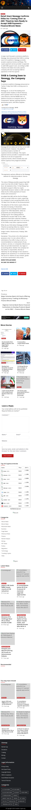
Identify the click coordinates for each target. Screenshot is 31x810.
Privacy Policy (5, 766)
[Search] (29, 8)
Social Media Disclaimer (7, 778)
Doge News (4, 531)
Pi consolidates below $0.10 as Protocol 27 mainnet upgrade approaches (22, 590)
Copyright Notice (6, 772)
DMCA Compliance (6, 775)
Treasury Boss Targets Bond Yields (23, 342)
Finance (3, 14)
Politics (3, 546)
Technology (4, 551)
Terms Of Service (6, 780)
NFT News (4, 543)
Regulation (4, 548)
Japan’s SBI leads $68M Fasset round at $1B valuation (7, 588)
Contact (3, 758)
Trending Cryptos (6, 553)
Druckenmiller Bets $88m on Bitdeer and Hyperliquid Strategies (8, 344)
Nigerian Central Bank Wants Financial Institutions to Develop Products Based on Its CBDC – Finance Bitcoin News (16, 306)
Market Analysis (5, 538)
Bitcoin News (5, 524)
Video (2, 556)
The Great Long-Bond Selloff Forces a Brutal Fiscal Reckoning (23, 393)
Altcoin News (4, 521)
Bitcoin (5, 290)
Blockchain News (6, 526)
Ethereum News (5, 534)
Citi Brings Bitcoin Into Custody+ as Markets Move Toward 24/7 (22, 369)
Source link (4, 269)
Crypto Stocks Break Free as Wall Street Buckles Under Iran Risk (8, 393)
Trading (3, 752)
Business (3, 529)
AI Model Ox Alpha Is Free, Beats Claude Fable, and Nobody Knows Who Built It (22, 621)
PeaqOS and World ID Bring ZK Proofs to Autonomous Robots (6, 652)
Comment (5, 415)
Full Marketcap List (15, 509)
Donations (4, 749)
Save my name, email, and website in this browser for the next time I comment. (15, 450)
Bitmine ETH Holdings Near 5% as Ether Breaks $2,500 (6, 620)
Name (4, 434)
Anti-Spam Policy (5, 769)
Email (18, 434)
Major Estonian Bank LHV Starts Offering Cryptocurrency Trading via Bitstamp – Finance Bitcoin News (15, 297)
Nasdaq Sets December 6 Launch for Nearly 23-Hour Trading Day (7, 369)
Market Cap (4, 747)
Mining (3, 541)
